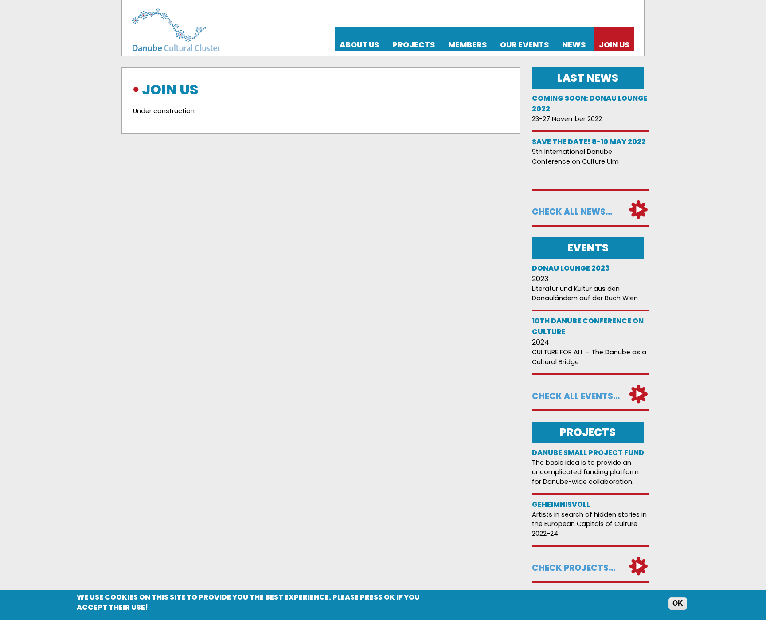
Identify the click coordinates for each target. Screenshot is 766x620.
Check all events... (576, 396)
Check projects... (573, 568)
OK (677, 603)
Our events (524, 44)
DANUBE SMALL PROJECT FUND (588, 452)
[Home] (174, 28)
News (574, 44)
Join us (614, 44)
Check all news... (572, 212)
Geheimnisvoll (561, 504)
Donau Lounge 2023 (571, 268)
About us (359, 44)
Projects (413, 44)
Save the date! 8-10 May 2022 (589, 142)
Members (467, 44)
